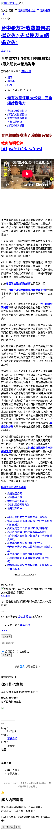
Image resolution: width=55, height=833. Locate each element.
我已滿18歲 (7, 827)
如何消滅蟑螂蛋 (15, 125)
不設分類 (26, 71)
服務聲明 (33, 786)
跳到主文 (6, 51)
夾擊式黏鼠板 (14, 122)
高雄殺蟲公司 (14, 493)
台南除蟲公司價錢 (17, 110)
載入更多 (6, 636)
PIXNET (14, 783)
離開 (18, 827)
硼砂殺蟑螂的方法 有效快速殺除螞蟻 (27, 517)
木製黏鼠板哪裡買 (17, 501)
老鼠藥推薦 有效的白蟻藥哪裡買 (24, 554)
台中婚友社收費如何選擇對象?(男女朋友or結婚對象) (25, 35)
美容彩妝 (25, 625)
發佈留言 (6, 655)
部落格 (11, 81)
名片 (9, 85)
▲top (4, 630)
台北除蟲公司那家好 (18, 504)
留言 (28, 616)
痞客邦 (22, 616)
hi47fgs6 (5, 595)
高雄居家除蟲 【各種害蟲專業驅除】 (27, 532)
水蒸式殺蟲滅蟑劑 (17, 118)
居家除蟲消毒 (14, 497)
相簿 (9, 77)
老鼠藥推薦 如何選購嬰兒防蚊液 (24, 543)
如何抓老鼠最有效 (17, 114)
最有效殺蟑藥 (14, 508)
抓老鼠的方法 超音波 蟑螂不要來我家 (27, 528)
